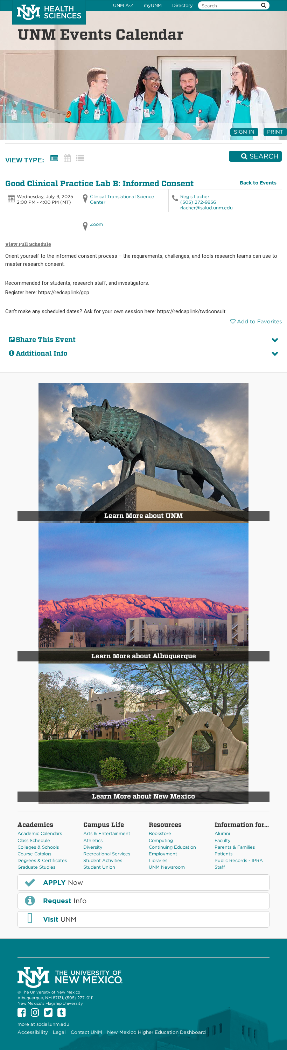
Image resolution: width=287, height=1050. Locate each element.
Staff (220, 867)
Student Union (99, 867)
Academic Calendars (40, 833)
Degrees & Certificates (42, 860)
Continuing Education (172, 847)
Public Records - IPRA (239, 860)
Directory (182, 5)
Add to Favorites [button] (259, 321)
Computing (161, 840)
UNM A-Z (123, 5)
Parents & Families (235, 847)
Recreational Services (106, 853)
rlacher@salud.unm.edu (206, 207)
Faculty (223, 840)
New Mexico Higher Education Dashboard (156, 1032)
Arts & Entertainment (106, 833)
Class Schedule (34, 840)
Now (62, 883)
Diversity (93, 847)
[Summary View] (54, 158)
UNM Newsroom (167, 867)
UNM (58, 919)
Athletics (93, 840)
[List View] (80, 158)
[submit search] (263, 5)
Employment (163, 853)
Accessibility (33, 1032)
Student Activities (102, 860)
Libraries (158, 860)
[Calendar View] (67, 158)
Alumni (222, 833)
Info (63, 901)
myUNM (153, 5)
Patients (223, 853)
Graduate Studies (36, 867)
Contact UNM (86, 1032)
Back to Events (258, 183)
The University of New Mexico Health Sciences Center (49, 12)
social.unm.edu (52, 1024)
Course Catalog (34, 853)
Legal (59, 1032)
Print (275, 132)
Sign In (244, 132)
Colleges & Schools (38, 847)
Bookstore (160, 833)
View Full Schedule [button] (28, 244)
